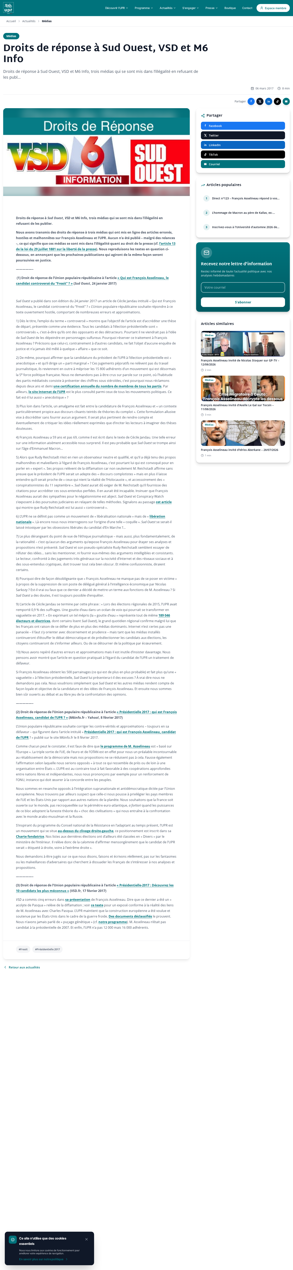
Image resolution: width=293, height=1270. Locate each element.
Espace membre (275, 8)
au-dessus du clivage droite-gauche (85, 831)
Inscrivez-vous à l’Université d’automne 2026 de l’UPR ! (244, 227)
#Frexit (23, 949)
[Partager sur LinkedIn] (268, 101)
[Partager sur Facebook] (251, 101)
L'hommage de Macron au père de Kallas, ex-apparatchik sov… (242, 213)
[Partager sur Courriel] (286, 101)
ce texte (97, 905)
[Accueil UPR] (8, 8)
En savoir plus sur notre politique (41, 1259)
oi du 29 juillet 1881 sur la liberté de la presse (60, 249)
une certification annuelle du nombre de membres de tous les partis (107, 386)
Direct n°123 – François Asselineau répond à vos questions (244, 198)
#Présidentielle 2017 (47, 949)
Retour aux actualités (24, 967)
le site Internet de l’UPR (47, 392)
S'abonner (243, 302)
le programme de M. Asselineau (125, 746)
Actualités (28, 21)
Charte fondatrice (30, 836)
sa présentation (77, 899)
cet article (164, 502)
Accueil (11, 21)
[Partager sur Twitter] (260, 101)
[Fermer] (86, 1239)
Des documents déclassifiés (130, 916)
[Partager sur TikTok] (277, 101)
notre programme (112, 922)
